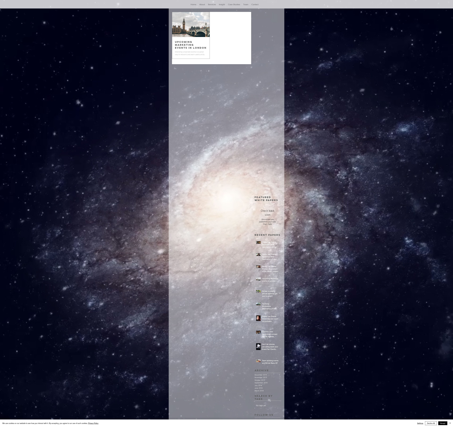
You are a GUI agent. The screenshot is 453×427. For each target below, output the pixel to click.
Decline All (431, 423)
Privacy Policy (93, 423)
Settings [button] (420, 423)
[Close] (450, 423)
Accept (442, 423)
